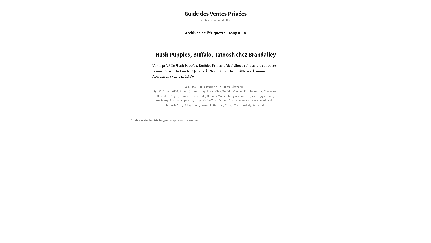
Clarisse (185, 96)
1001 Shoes (164, 91)
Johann (188, 100)
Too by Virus (200, 105)
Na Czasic (252, 100)
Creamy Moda (216, 96)
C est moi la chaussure (247, 91)
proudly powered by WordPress (183, 120)
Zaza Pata (259, 105)
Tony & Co (184, 105)
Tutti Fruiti (216, 105)
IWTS (178, 100)
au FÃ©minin (235, 87)
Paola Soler (267, 100)
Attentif (184, 91)
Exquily (250, 96)
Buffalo (226, 91)
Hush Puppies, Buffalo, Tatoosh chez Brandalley (215, 54)
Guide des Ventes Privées (215, 13)
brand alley (198, 91)
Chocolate (269, 91)
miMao (240, 100)
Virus (228, 105)
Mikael (192, 87)
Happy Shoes (265, 96)
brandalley (214, 91)
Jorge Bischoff (203, 100)
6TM (175, 91)
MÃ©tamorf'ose (224, 100)
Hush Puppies (165, 100)
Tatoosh (170, 105)
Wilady (247, 105)
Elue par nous (235, 96)
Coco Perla (198, 96)
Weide (237, 105)
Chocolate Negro (167, 96)
